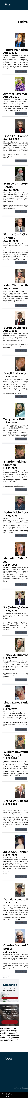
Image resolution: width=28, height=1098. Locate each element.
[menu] (25, 5)
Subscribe (9, 998)
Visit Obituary (21, 71)
